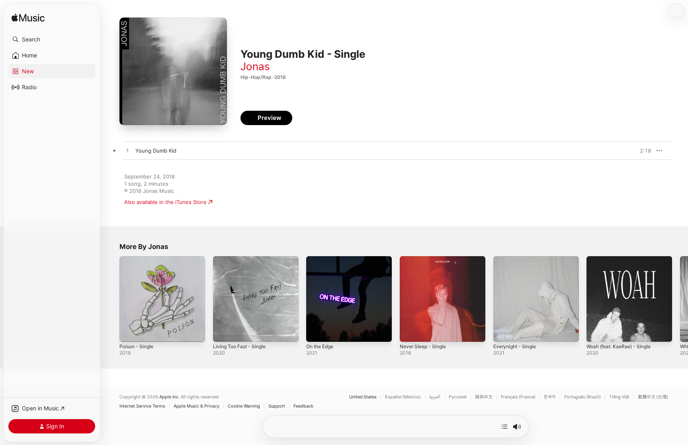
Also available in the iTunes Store (165, 202)
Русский (458, 397)
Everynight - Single (517, 259)
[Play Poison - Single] (129, 332)
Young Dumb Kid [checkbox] (155, 150)
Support (276, 406)
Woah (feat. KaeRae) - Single (622, 259)
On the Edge (322, 259)
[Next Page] (680, 298)
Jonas (255, 66)
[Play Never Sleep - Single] (410, 332)
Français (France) (518, 397)
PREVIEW (642, 150)
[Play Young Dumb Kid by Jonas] (127, 151)
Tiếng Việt (619, 397)
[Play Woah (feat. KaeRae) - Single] (596, 332)
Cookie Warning (244, 406)
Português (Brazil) (582, 397)
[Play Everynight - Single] (503, 332)
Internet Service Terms (142, 406)
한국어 (550, 397)
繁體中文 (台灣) (653, 397)
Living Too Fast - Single (242, 259)
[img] (28, 18)
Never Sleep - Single (425, 259)
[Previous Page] (111, 298)
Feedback (303, 406)
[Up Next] (504, 426)
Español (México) (403, 397)
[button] (52, 39)
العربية (434, 397)
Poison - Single (138, 259)
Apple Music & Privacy (196, 406)
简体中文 (484, 397)
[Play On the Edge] (316, 332)
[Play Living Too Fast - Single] (223, 332)
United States (363, 397)
